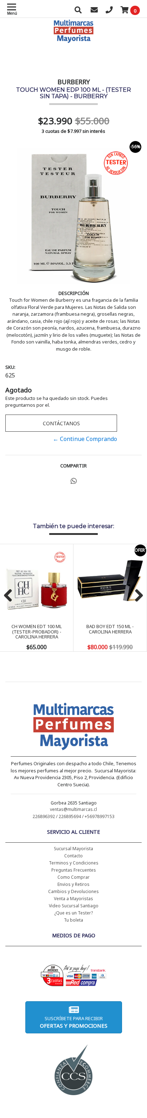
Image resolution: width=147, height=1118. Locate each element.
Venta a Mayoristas (73, 899)
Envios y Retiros (73, 884)
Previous (11, 596)
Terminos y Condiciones (73, 863)
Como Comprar (73, 877)
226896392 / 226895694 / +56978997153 (73, 816)
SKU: (10, 367)
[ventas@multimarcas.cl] (94, 10)
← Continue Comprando (85, 439)
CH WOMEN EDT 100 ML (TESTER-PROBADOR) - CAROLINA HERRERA (36, 631)
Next (136, 596)
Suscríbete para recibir (73, 1022)
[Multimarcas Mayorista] (73, 727)
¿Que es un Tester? (73, 913)
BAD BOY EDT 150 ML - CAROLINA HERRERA (110, 629)
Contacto (73, 856)
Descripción (74, 293)
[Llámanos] (109, 10)
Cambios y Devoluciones (73, 891)
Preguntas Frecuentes (73, 870)
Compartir (73, 465)
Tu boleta (73, 920)
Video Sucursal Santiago (73, 906)
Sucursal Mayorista (73, 849)
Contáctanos (61, 423)
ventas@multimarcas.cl (73, 809)
